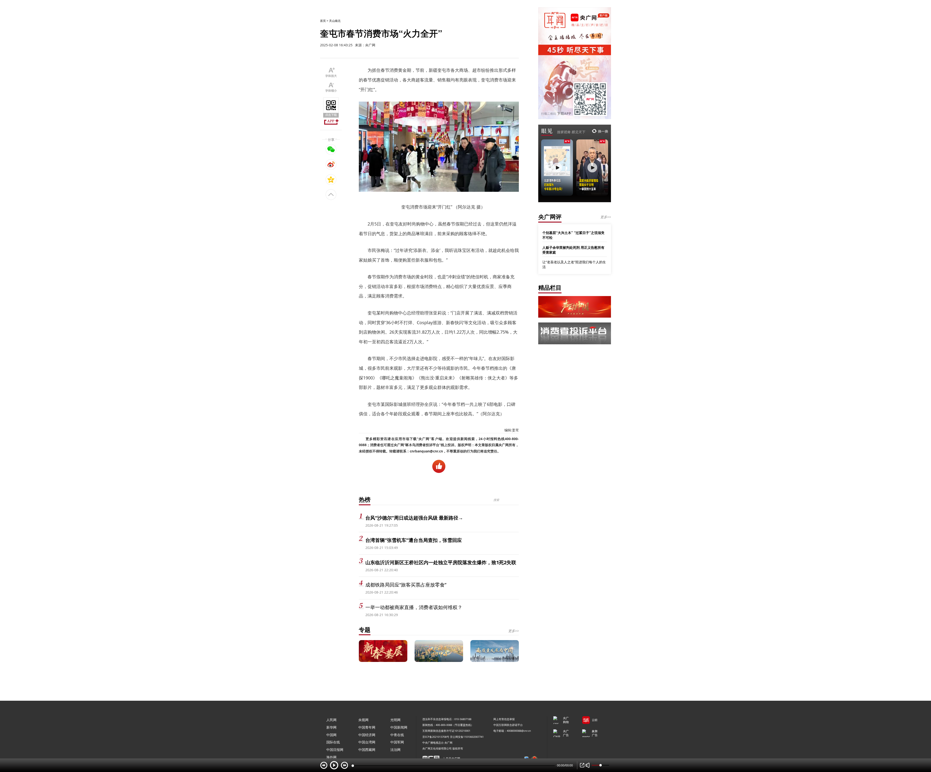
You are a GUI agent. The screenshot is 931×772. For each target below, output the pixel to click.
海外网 (331, 757)
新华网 (331, 727)
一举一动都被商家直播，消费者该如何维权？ (413, 607)
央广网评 (550, 217)
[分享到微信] (331, 149)
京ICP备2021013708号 (435, 737)
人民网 (331, 719)
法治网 (395, 749)
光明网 (395, 719)
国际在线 (333, 742)
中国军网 (397, 742)
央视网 (363, 719)
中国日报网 (334, 749)
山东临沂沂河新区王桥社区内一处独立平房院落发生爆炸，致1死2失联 (440, 562)
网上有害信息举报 (504, 719)
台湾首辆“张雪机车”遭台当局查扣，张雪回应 (413, 540)
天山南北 (335, 21)
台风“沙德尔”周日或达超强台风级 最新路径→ (414, 518)
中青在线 (397, 734)
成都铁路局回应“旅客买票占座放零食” (405, 584)
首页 (323, 21)
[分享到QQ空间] (331, 179)
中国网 (331, 734)
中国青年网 (366, 727)
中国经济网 (366, 734)
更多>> (513, 630)
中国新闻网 (398, 727)
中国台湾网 (366, 742)
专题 (364, 630)
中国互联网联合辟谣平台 (508, 725)
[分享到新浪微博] (331, 164)
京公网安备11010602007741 (467, 737)
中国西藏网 (366, 749)
